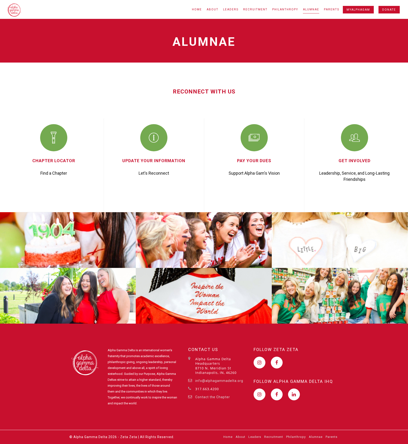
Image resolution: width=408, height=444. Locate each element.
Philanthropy (285, 9)
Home (197, 9)
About (212, 9)
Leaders (230, 9)
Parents (331, 9)
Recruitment (255, 9)
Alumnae (311, 9)
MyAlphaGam (358, 9)
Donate (389, 9)
